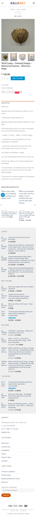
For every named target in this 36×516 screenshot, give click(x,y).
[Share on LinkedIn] (20, 91)
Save (18, 92)
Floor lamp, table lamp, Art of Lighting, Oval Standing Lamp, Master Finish (9, 213)
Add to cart (18, 78)
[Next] (31, 35)
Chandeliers (5, 450)
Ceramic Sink (5, 447)
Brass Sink (5, 443)
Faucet (3, 454)
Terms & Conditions (8, 472)
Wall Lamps (21, 10)
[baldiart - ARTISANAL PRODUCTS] (18, 3)
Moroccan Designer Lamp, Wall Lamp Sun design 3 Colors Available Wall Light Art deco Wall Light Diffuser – (26, 215)
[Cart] (34, 3)
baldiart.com (5, 432)
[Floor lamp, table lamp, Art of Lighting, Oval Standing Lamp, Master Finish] (9, 199)
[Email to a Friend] (13, 91)
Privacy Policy (6, 475)
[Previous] (4, 35)
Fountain (4, 461)
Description (5, 103)
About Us (4, 482)
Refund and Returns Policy (10, 479)
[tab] (18, 103)
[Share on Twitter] (9, 91)
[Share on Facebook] (6, 91)
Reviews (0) (4, 107)
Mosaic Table (6, 457)
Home (12, 10)
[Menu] (2, 3)
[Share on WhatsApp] (3, 91)
